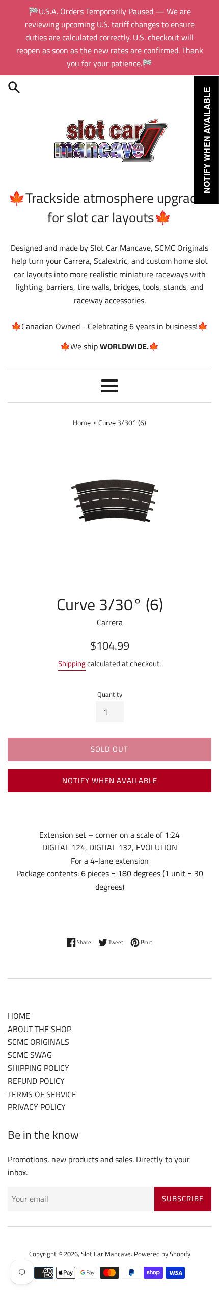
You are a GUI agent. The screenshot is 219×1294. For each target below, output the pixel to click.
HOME (19, 1016)
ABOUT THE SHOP (39, 1029)
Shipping (72, 663)
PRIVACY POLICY (37, 1107)
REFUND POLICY (36, 1081)
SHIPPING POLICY (38, 1068)
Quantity (109, 694)
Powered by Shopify (162, 1254)
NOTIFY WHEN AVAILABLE (109, 780)
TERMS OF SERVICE (42, 1094)
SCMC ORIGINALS (38, 1042)
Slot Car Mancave (106, 1254)
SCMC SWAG (30, 1055)
